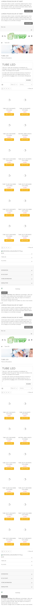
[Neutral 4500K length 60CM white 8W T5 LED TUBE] (25, 125)
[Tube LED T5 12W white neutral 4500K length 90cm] (25, 150)
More (29, 80)
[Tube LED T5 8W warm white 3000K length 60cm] (9, 125)
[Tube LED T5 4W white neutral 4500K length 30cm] (9, 100)
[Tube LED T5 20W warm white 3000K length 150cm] (9, 226)
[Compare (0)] (31, 30)
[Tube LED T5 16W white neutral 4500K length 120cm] (9, 201)
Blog (2, 253)
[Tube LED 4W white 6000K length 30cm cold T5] (25, 100)
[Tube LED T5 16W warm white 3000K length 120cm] (25, 175)
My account (4, 274)
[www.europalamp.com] (17, 36)
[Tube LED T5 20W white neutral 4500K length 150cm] (25, 226)
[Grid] (2, 84)
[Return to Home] (1, 43)
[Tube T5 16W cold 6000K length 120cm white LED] (25, 201)
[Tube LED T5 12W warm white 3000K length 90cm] (9, 150)
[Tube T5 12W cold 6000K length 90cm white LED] (9, 175)
